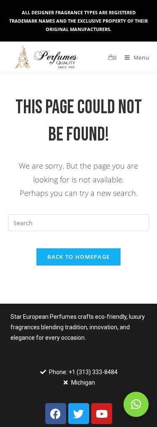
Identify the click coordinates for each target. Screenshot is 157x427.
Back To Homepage (78, 256)
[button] (136, 404)
